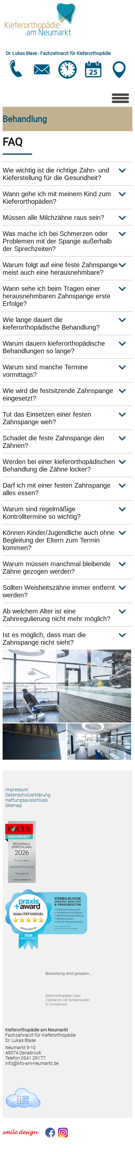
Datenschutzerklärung (27, 794)
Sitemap (13, 805)
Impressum (16, 789)
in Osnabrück (67, 1000)
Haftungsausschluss (26, 800)
